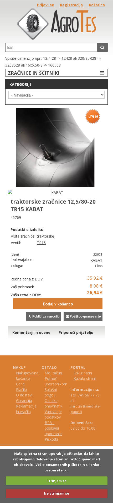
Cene (20, 383)
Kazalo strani (85, 378)
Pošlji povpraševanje (85, 316)
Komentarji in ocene (31, 332)
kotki (54, 439)
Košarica (97, 4)
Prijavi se (45, 4)
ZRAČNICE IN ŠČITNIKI (33, 73)
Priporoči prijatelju (76, 332)
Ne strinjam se (56, 493)
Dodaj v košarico (58, 303)
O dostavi (24, 395)
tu (65, 470)
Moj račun (53, 372)
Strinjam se (56, 481)
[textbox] (51, 47)
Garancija (24, 400)
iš (48, 439)
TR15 (41, 242)
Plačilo (21, 389)
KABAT (96, 260)
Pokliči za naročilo (45, 316)
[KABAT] (55, 192)
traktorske (45, 236)
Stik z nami (83, 372)
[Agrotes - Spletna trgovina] (56, 38)
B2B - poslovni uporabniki (53, 428)
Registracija (71, 4)
